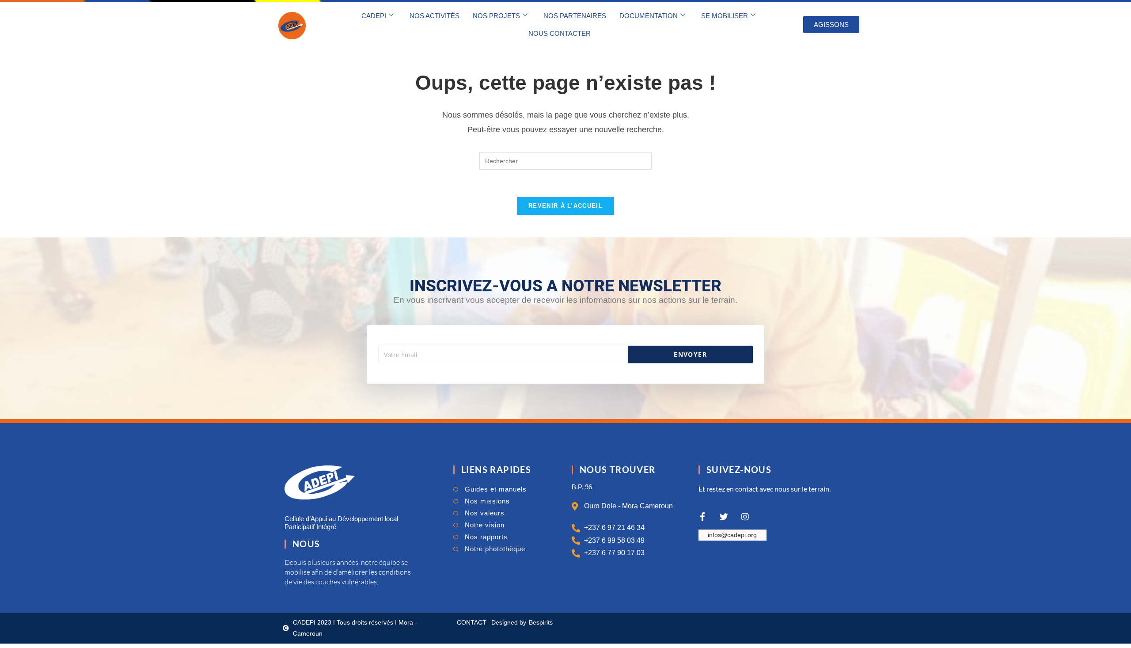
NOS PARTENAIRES (574, 15)
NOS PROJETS (496, 15)
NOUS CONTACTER (559, 33)
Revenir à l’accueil (565, 205)
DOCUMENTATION (648, 15)
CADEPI (373, 15)
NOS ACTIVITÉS (434, 15)
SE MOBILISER (724, 15)
